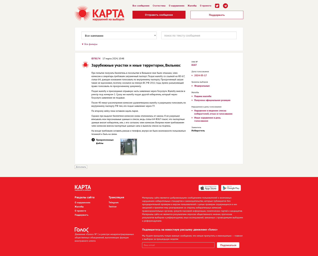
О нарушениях (176, 5)
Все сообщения (140, 5)
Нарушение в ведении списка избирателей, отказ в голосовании (213, 112)
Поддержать (217, 15)
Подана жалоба (202, 96)
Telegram (113, 202)
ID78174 (95, 58)
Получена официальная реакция (212, 100)
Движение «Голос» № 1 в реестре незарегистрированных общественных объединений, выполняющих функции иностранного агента (104, 237)
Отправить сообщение (159, 14)
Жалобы (192, 5)
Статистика (159, 5)
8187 (194, 64)
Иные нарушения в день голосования (207, 119)
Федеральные (202, 85)
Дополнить (81, 167)
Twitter (112, 206)
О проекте (205, 5)
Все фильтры (90, 44)
